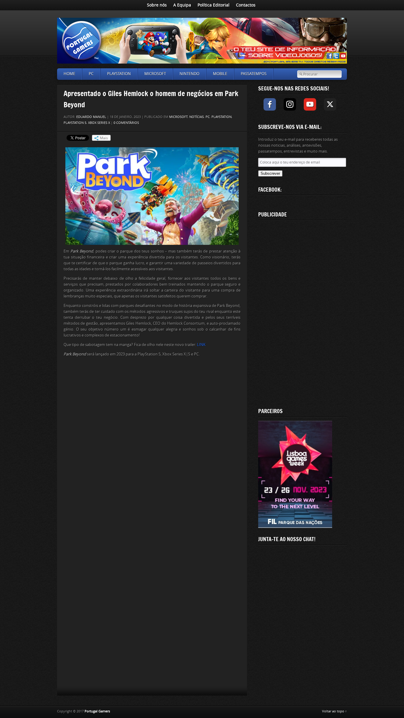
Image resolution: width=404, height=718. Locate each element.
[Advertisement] (302, 313)
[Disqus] (152, 444)
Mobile (220, 74)
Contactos (246, 5)
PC (91, 74)
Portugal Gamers (97, 711)
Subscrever (270, 173)
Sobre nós (157, 5)
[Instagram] (290, 104)
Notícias (196, 117)
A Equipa (182, 5)
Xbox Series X (99, 123)
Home (69, 74)
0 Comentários (126, 123)
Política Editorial (214, 5)
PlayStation (119, 74)
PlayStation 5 (75, 123)
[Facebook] (270, 104)
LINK (201, 344)
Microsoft (155, 74)
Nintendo (189, 74)
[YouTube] (310, 104)
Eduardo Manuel (91, 117)
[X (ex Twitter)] (330, 104)
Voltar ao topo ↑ (334, 711)
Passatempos (253, 74)
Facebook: (270, 189)
